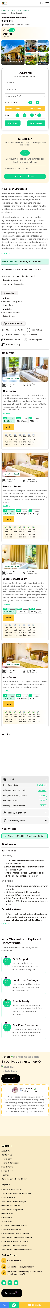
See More (6, 413)
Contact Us (6, 1155)
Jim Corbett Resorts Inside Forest (16, 1249)
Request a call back (25, 176)
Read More (5, 253)
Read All (9, 1078)
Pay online (10, 1293)
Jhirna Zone (6, 1221)
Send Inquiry (36, 123)
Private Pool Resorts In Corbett (15, 1241)
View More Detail (12, 378)
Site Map (5, 1175)
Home (4, 10)
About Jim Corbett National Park (16, 1193)
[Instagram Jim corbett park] (10, 1282)
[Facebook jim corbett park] (3, 1282)
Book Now (12, 123)
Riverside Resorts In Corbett (14, 1225)
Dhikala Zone (7, 1213)
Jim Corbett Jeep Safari (12, 1209)
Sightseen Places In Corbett (14, 1245)
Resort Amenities (9, 261)
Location (37, 261)
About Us (5, 1151)
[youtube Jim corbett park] (16, 1282)
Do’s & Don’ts (7, 1167)
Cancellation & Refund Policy (14, 1179)
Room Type (25, 261)
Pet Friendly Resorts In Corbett (15, 1233)
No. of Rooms (11, 102)
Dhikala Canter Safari (10, 1205)
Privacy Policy (7, 1171)
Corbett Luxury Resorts (19, 10)
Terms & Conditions (10, 1163)
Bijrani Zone (6, 1217)
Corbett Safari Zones (11, 1229)
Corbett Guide (8, 1197)
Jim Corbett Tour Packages (13, 1201)
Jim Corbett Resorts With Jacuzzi (16, 1237)
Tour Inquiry (6, 1159)
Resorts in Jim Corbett (11, 1189)
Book (8, 426)
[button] (46, 1101)
